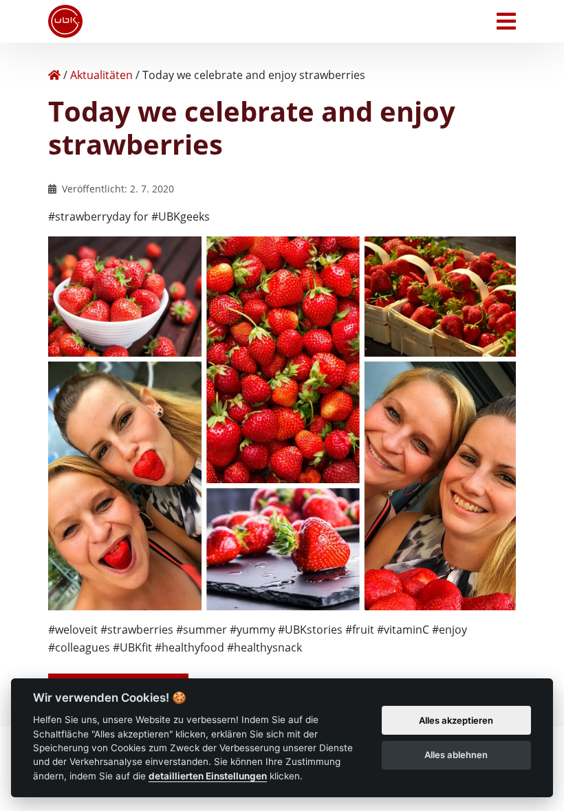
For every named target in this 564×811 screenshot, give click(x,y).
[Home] (54, 74)
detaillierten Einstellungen (208, 775)
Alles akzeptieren (456, 720)
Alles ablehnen (456, 754)
